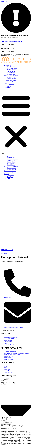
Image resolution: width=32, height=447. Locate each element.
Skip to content (4, 1)
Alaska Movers (11, 72)
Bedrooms (3, 384)
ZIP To (3, 381)
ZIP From (3, 379)
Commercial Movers (12, 68)
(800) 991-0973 (7, 250)
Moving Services (8, 65)
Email (2, 420)
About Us (6, 83)
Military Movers (11, 69)
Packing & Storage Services (11, 75)
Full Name (3, 419)
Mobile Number (5, 422)
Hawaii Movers (11, 74)
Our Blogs (10, 81)
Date (2, 382)
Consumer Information (10, 80)
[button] (16, 122)
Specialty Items (11, 71)
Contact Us (7, 87)
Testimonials (10, 84)
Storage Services (11, 78)
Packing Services (11, 77)
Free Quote (10, 86)
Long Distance (11, 66)
